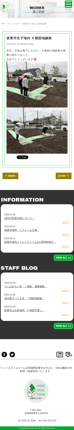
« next (10, 175)
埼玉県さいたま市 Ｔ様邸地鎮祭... (24, 298)
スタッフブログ (13, 24)
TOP (2, 24)
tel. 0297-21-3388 (27, 420)
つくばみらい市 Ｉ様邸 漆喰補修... (25, 286)
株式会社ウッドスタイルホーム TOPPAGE (6, 8)
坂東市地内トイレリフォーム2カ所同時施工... (30, 242)
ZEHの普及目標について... (19, 218)
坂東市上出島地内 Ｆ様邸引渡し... (24, 310)
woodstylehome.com (28, 428)
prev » (64, 175)
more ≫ (66, 222)
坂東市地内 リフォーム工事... (21, 230)
